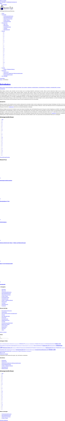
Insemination (4, 312)
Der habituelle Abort (6, 316)
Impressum (4, 70)
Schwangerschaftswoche (42, 349)
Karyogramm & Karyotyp (7, 310)
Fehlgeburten (42, 343)
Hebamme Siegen (7, 347)
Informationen (4, 22)
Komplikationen (29, 347)
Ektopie (3, 314)
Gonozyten (4, 317)
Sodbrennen (11, 106)
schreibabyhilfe (53, 87)
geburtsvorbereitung (38, 345)
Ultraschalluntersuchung (5, 351)
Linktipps (5, 28)
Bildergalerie (6, 25)
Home (3, 13)
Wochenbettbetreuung (8, 17)
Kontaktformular (5, 298)
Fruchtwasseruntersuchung (50, 343)
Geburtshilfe (8, 345)
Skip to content (3, 0)
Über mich (6, 24)
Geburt (58, 343)
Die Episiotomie (5, 318)
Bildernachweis (5, 368)
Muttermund (49, 347)
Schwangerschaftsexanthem (6, 180)
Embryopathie (4, 325)
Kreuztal (34, 347)
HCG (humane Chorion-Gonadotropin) (9, 313)
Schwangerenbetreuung (8, 16)
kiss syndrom (24, 87)
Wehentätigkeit (24, 351)
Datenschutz (6, 72)
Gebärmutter (46, 345)
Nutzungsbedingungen (8, 74)
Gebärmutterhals (53, 345)
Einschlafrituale (3, 157)
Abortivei (3, 328)
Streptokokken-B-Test (4, 201)
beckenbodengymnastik (6, 343)
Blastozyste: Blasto (6, 324)
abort (1, 343)
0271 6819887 (4, 4)
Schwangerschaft (20, 349)
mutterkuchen (39, 347)
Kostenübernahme (7, 21)
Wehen (20, 351)
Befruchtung (12, 343)
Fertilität (3, 321)
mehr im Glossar (3, 332)
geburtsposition (19, 345)
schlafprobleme (35, 87)
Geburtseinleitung (3, 345)
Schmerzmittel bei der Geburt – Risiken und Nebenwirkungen (13, 242)
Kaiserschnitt (23, 347)
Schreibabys (5, 84)
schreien (58, 87)
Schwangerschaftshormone (30, 349)
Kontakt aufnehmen (4, 420)
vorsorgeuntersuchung (14, 351)
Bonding (8, 157)
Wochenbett (29, 351)
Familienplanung (32, 343)
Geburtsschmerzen (26, 345)
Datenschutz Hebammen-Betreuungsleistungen (13, 73)
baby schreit (2, 87)
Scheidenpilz (2, 284)
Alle (2, 119)
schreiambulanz (42, 87)
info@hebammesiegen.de (11, 2)
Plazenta (58, 347)
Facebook (4, 305)
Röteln (14, 349)
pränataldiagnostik (9, 349)
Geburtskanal (14, 345)
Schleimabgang (3, 222)
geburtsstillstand (31, 345)
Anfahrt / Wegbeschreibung (9, 69)
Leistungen (4, 14)
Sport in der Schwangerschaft (6, 263)
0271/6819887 (3, 2)
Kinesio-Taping (7, 20)
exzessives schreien (17, 87)
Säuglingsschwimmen (8, 18)
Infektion (18, 347)
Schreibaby (47, 87)
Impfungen (14, 347)
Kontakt (3, 67)
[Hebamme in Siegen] (6, 9)
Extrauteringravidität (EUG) (7, 323)
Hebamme (54, 113)
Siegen (52, 349)
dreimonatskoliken (9, 87)
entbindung (22, 343)
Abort (3, 329)
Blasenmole (4, 327)
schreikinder (2, 88)
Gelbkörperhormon (5, 320)
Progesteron (3, 349)
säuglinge (29, 87)
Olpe (54, 347)
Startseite (4, 289)
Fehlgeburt (37, 343)
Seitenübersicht (7, 29)
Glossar (3, 31)
